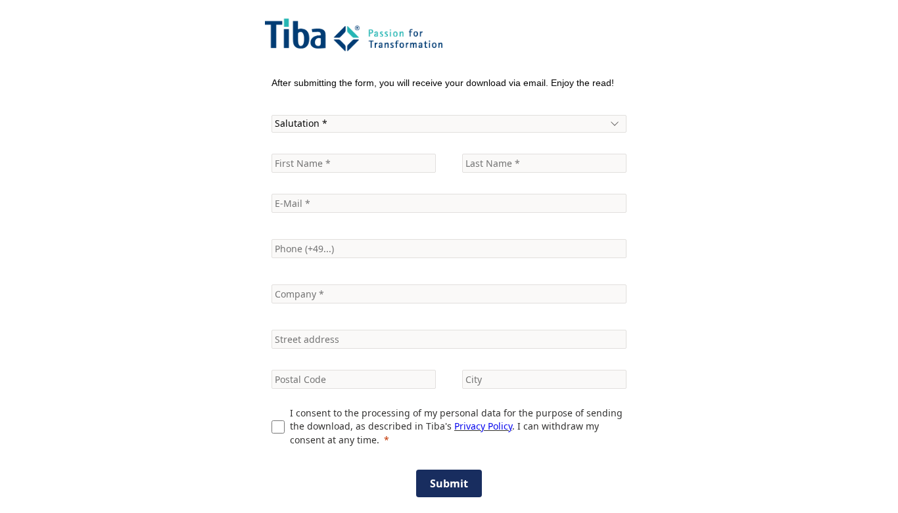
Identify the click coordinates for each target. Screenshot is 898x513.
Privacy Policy (483, 426)
